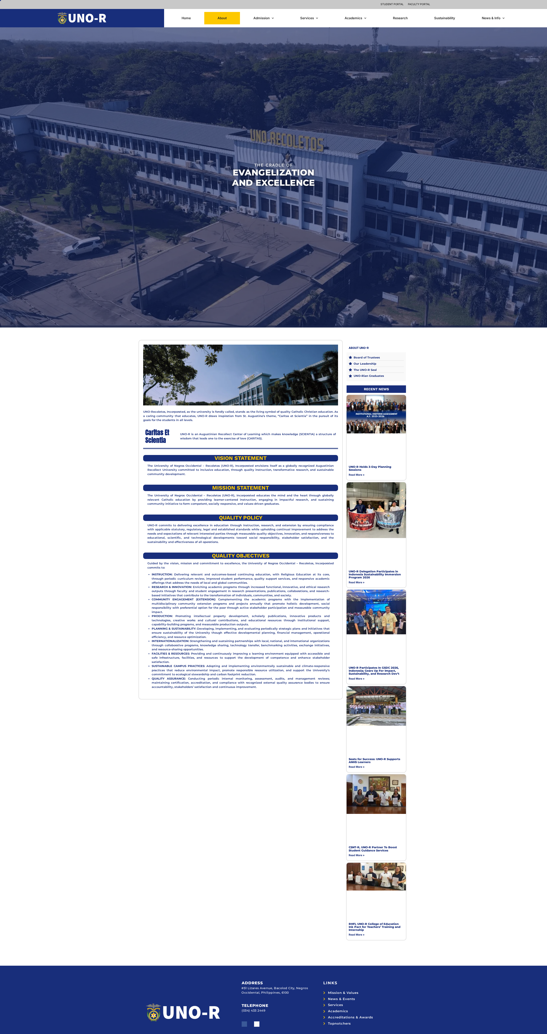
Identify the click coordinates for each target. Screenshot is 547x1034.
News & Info (491, 18)
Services (307, 18)
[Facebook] (244, 1024)
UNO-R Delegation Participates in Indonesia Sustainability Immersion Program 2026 (375, 574)
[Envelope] (256, 1024)
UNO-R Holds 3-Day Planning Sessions (370, 468)
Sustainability (444, 18)
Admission (261, 18)
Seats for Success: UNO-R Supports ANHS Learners (374, 760)
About (222, 18)
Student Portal (392, 4)
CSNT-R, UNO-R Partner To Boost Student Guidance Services (373, 848)
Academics (353, 18)
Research (400, 18)
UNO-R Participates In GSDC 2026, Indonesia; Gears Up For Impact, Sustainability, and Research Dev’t (374, 671)
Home (186, 18)
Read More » (357, 474)
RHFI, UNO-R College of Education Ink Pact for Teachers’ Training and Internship (374, 927)
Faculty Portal (419, 4)
